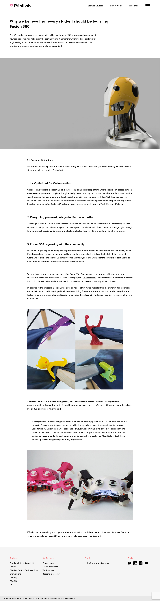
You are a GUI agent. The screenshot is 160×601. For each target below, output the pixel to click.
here (97, 532)
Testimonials (48, 570)
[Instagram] (135, 563)
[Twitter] (129, 563)
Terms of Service (50, 566)
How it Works (116, 5)
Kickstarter (73, 405)
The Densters (89, 277)
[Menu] (147, 6)
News (50, 159)
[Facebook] (141, 563)
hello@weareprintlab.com (97, 563)
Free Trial (133, 5)
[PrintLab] (20, 6)
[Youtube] (146, 563)
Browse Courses (95, 5)
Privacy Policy (49, 598)
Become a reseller (51, 573)
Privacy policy (49, 563)
